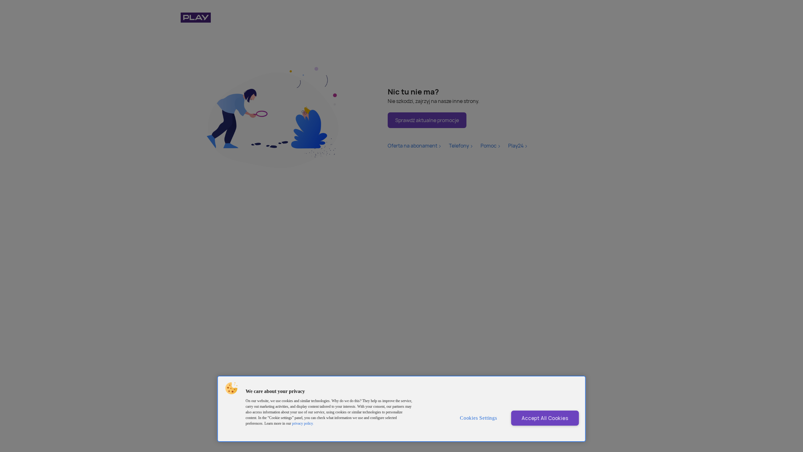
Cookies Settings (478, 418)
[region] (401, 409)
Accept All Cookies (545, 418)
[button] (231, 388)
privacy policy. (303, 423)
